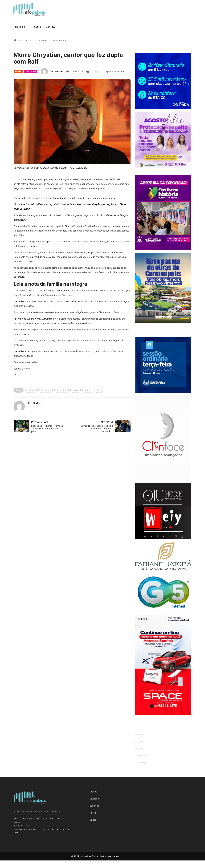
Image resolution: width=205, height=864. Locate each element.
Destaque (31, 71)
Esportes (94, 805)
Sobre (37, 26)
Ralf (99, 390)
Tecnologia (141, 762)
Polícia (93, 812)
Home (21, 40)
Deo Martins (56, 71)
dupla (75, 390)
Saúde (93, 819)
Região (139, 748)
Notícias (20, 26)
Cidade (93, 791)
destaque (61, 390)
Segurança (141, 755)
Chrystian (45, 390)
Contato (50, 26)
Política (139, 741)
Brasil (33, 40)
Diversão (94, 798)
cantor (31, 390)
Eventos (139, 734)
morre (88, 390)
